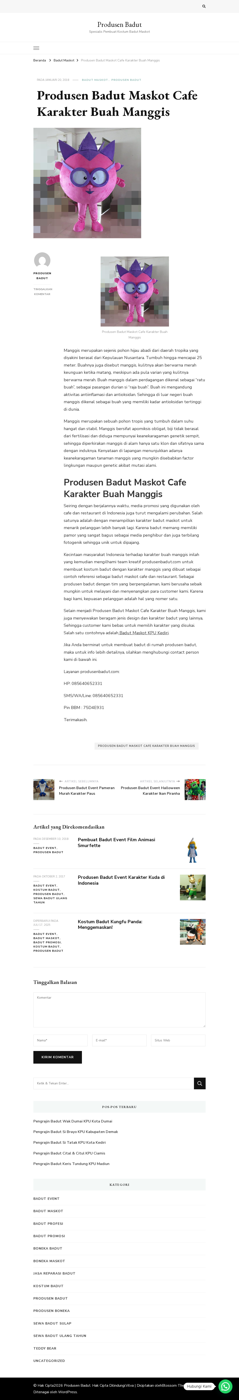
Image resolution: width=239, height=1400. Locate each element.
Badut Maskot (95, 80)
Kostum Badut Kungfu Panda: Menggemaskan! (110, 925)
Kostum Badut (46, 890)
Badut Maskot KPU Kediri (143, 633)
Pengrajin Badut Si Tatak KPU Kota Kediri (69, 1142)
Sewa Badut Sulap (52, 1323)
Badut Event (44, 848)
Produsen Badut (119, 24)
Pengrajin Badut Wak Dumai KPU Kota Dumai (72, 1121)
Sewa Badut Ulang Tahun (50, 900)
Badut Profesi (48, 1224)
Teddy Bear (44, 1348)
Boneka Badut (48, 1248)
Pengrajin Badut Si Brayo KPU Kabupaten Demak (75, 1131)
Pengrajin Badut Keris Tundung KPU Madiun (71, 1163)
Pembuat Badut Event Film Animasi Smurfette (116, 843)
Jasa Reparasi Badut (54, 1273)
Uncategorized (49, 1361)
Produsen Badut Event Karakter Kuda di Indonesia (121, 880)
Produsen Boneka (51, 1311)
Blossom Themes (176, 1385)
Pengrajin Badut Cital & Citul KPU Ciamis (69, 1153)
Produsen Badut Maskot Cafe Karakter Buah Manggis (146, 746)
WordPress (67, 1392)
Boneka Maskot (49, 1261)
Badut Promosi (47, 942)
